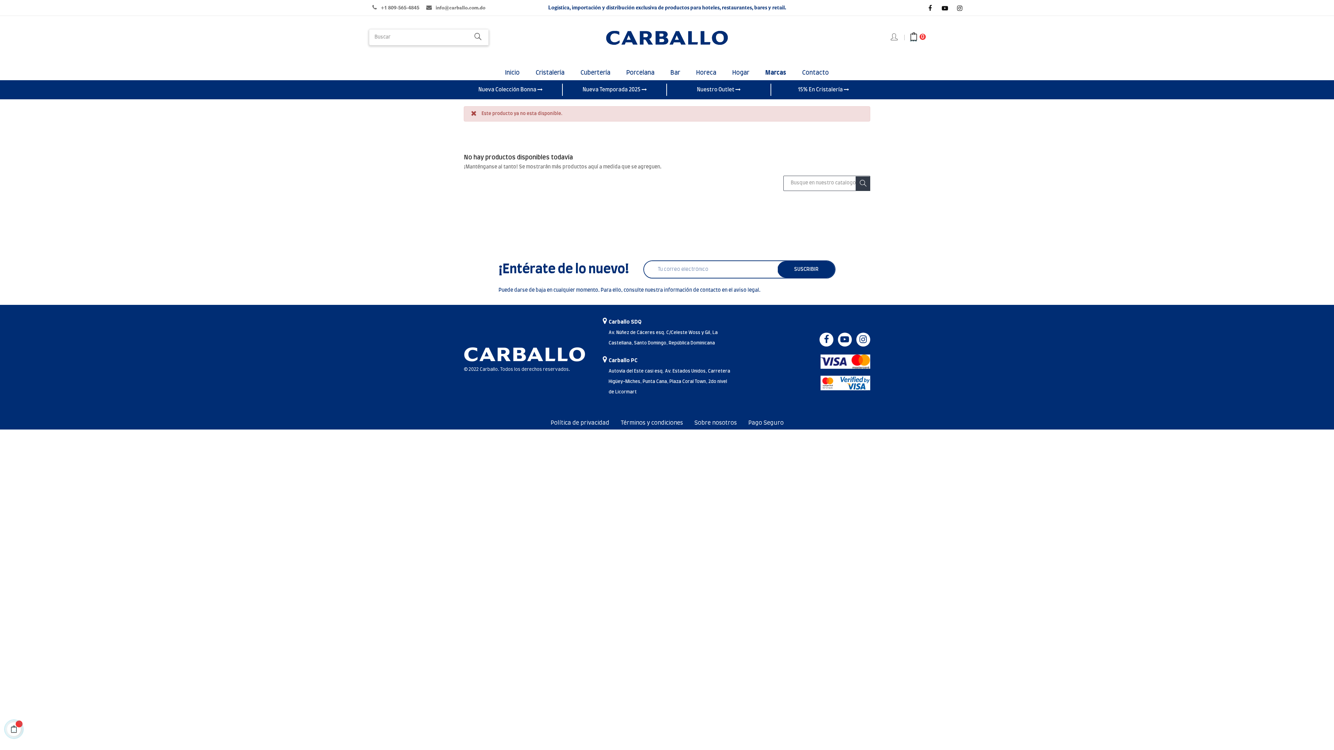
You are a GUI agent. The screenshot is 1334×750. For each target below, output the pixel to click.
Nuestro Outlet (716, 89)
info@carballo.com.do (460, 7)
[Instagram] (960, 8)
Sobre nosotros (715, 423)
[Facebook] (930, 8)
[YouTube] (945, 8)
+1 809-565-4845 (400, 7)
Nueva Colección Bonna (507, 89)
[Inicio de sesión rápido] (894, 37)
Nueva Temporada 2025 (612, 89)
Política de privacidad (580, 423)
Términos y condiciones (652, 423)
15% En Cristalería (821, 89)
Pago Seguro (766, 423)
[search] (478, 37)
